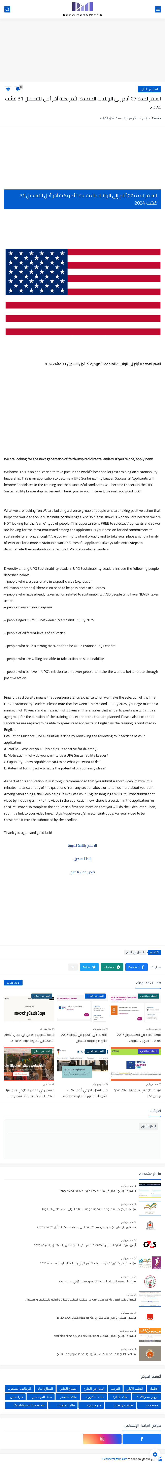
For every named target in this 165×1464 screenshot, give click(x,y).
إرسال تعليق (148, 1126)
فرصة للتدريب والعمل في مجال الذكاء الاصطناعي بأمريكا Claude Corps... (29, 1038)
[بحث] (7, 9)
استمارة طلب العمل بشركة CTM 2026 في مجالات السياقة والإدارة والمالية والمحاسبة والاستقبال (80, 1299)
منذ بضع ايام (152, 1029)
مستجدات (152, 1405)
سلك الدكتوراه (95, 1397)
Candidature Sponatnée (29, 1405)
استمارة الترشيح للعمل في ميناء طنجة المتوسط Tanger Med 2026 (97, 1191)
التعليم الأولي (134, 1388)
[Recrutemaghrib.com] (82, 9)
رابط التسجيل (83, 858)
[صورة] (150, 1190)
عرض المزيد (13, 982)
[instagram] (102, 1439)
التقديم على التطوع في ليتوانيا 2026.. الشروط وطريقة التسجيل (84, 1038)
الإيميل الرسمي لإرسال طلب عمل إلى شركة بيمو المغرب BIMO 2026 (96, 1317)
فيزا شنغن (16, 1397)
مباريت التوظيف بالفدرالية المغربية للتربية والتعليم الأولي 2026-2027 (97, 1281)
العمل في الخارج (149, 89)
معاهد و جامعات (124, 1405)
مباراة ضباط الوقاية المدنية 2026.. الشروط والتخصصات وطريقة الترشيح (96, 1354)
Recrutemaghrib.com (114, 1458)
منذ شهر (47, 1084)
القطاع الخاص (68, 1388)
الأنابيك (154, 1388)
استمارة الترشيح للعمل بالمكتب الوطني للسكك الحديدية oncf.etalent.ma (95, 1336)
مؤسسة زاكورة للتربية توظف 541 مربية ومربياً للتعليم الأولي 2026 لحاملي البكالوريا (89, 1209)
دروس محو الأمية (147, 1397)
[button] (136, 967)
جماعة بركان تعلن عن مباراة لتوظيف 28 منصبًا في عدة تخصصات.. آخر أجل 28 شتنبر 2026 (86, 1227)
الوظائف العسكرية (19, 1388)
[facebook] (142, 1439)
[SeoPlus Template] (159, 1458)
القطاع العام (45, 1388)
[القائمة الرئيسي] (158, 9)
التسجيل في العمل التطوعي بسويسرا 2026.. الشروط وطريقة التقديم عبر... (30, 1093)
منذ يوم (129, 1294)
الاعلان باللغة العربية (82, 845)
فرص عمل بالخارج (82, 872)
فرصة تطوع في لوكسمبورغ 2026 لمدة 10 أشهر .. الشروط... (139, 1038)
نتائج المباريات (66, 1405)
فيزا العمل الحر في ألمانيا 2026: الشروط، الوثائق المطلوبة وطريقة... (84, 1093)
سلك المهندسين (41, 1397)
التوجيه (115, 1388)
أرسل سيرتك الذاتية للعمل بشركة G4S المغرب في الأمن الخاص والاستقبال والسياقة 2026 (85, 1245)
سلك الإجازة (120, 1397)
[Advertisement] (82, 51)
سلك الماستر (69, 1397)
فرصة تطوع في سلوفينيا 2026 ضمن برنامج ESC (137, 1093)
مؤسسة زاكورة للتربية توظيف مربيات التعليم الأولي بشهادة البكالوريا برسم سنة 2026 (88, 1263)
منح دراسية (94, 1405)
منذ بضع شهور (126, 1331)
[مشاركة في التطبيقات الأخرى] (73, 967)
